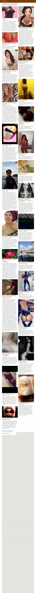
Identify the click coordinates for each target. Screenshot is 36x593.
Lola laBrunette (22, 361)
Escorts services (5, 3)
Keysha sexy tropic (6, 144)
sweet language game (7, 418)
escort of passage (23, 100)
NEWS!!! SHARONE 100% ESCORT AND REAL (24, 61)
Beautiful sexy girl (23, 327)
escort (3, 18)
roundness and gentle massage (9, 236)
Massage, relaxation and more (9, 43)
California (15, 3)
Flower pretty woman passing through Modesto (9, 71)
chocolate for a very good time (26, 27)
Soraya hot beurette (23, 403)
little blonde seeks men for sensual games (8, 354)
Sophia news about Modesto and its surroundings (9, 296)
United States (10, 3)
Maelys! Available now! (24, 173)
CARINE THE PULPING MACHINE (24, 123)
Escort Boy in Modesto (7, 189)
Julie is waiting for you (7, 393)
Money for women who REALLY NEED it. (9, 260)
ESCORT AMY (4, 1)
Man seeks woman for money (25, 262)
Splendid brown (22, 153)
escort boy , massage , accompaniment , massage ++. (26, 199)
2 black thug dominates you (25, 230)
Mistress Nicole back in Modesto (24, 292)
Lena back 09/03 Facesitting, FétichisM (9, 103)
